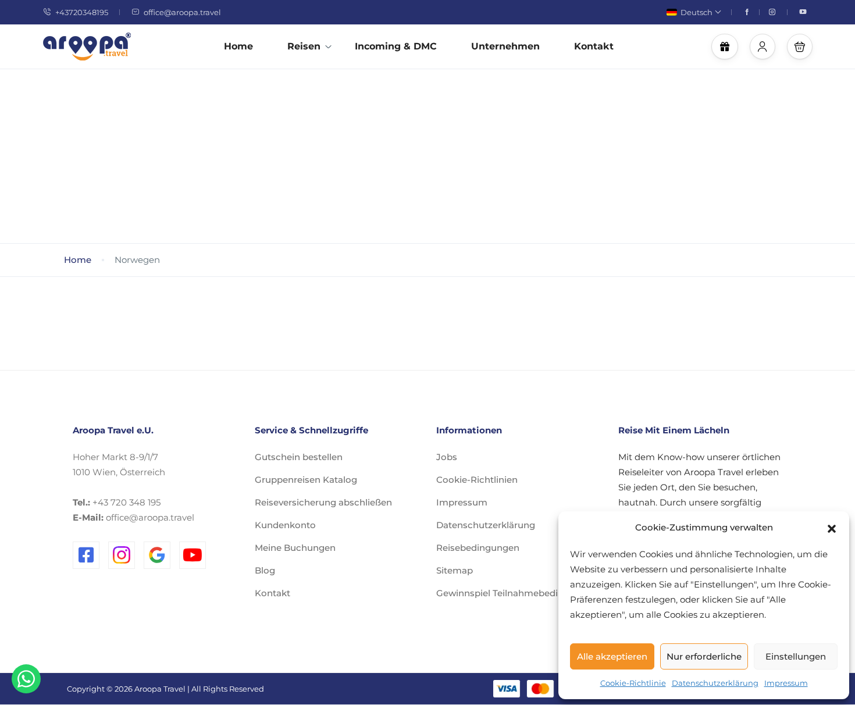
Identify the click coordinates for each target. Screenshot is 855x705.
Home (238, 46)
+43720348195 (81, 12)
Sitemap (454, 570)
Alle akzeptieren (612, 656)
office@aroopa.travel (182, 12)
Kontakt (594, 46)
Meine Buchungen (295, 547)
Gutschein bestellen (299, 456)
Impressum (786, 683)
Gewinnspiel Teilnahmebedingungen (517, 593)
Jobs (446, 456)
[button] (832, 527)
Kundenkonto (285, 524)
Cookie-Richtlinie (633, 683)
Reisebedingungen (477, 547)
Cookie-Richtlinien (477, 479)
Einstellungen (795, 656)
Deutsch (696, 12)
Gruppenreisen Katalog (306, 479)
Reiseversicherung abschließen (323, 502)
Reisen (303, 46)
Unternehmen (505, 46)
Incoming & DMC (396, 46)
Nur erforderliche (704, 656)
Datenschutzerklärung (715, 683)
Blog (265, 570)
